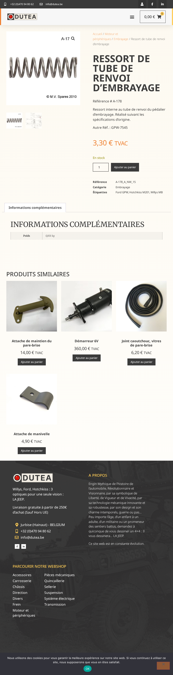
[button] (142, 4)
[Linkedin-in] (162, 4)
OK (88, 668)
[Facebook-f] (152, 4)
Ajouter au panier (125, 167)
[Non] (163, 666)
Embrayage (121, 39)
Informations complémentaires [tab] (35, 207)
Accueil (97, 34)
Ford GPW (122, 192)
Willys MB (157, 192)
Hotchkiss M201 (139, 192)
